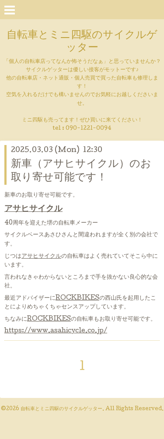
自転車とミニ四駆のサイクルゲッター (82, 42)
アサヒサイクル (33, 209)
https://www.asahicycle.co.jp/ (55, 331)
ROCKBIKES (77, 298)
